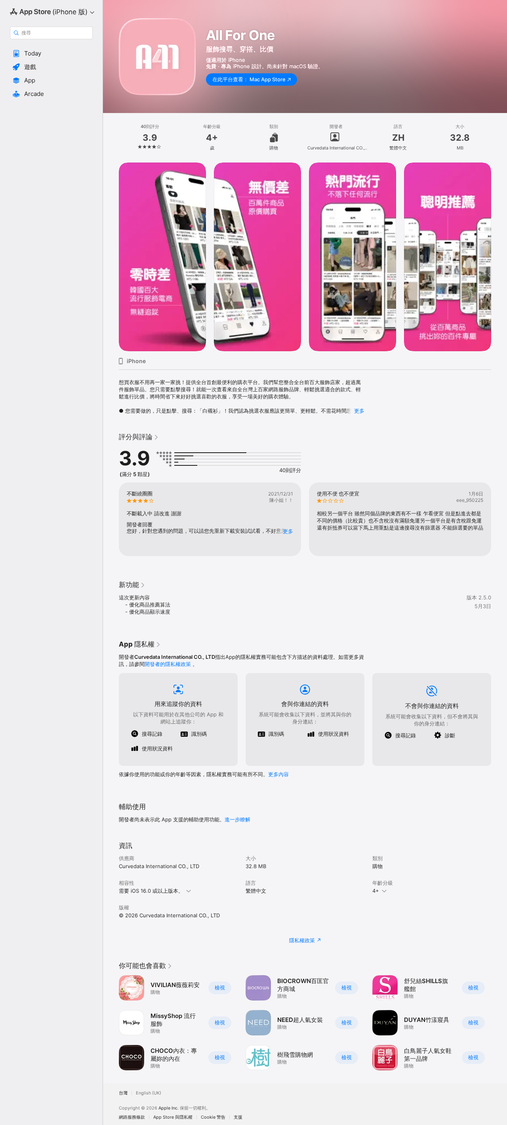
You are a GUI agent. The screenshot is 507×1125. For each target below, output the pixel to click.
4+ (375, 891)
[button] (51, 53)
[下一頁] (499, 257)
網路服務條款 (132, 1117)
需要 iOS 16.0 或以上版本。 (151, 891)
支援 (238, 1117)
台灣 (123, 1093)
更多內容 (278, 774)
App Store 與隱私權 (173, 1117)
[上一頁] (110, 257)
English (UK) (148, 1093)
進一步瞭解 (237, 819)
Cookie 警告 (213, 1117)
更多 (359, 411)
